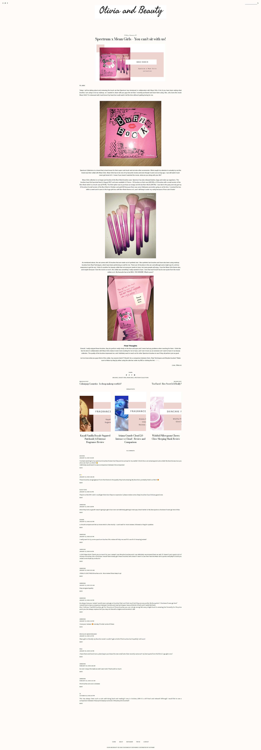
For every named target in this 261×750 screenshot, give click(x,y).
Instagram (129, 742)
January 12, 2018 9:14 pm (87, 551)
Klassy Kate (83, 489)
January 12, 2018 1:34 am (87, 458)
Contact (146, 742)
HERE (157, 360)
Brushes (115, 377)
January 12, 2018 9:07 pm (87, 536)
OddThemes (134, 747)
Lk (80, 693)
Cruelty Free (122, 377)
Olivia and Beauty (112, 747)
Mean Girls (130, 377)
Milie (81, 649)
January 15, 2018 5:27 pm (87, 636)
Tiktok (138, 742)
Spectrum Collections (141, 377)
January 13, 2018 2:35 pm (87, 621)
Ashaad (82, 519)
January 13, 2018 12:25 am (87, 570)
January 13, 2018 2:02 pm (87, 600)
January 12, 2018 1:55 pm (87, 492)
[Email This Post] (134, 375)
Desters (82, 456)
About (121, 742)
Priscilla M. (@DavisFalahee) (88, 634)
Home (114, 742)
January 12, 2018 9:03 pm (87, 521)
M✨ (81, 475)
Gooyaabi (151, 747)
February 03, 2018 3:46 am (87, 666)
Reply (81, 468)
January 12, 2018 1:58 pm (87, 506)
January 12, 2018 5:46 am (87, 477)
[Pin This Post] (131, 375)
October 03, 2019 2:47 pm (87, 695)
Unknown (83, 504)
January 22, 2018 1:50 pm (87, 651)
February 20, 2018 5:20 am (87, 680)
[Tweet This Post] (126, 375)
